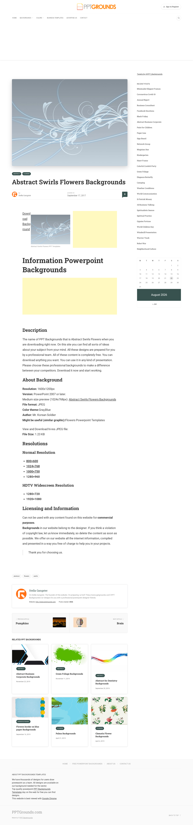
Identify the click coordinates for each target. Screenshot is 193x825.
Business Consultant (146, 105)
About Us (111, 764)
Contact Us (125, 764)
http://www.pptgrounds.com (46, 602)
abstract (17, 576)
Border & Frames (23, 721)
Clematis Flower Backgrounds (103, 735)
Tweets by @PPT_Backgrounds (149, 74)
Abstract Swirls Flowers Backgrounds (92, 399)
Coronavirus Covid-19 (146, 94)
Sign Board (141, 138)
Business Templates (55, 18)
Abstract (16, 173)
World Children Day (145, 227)
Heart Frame (142, 160)
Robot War (141, 243)
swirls (36, 576)
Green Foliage (142, 171)
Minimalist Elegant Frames (149, 89)
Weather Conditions (145, 188)
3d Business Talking (145, 204)
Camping (141, 182)
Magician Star (143, 149)
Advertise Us (71, 18)
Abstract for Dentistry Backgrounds (106, 682)
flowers (26, 576)
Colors (39, 18)
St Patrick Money (144, 199)
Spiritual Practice (144, 216)
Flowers (27, 173)
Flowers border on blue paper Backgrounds (27, 728)
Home (14, 18)
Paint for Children (144, 127)
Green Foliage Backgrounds (69, 673)
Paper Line (141, 133)
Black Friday (142, 116)
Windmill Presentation (147, 232)
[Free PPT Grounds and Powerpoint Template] (96, 6)
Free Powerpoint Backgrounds (87, 764)
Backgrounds (25, 18)
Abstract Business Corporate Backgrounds (28, 675)
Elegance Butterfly (145, 177)
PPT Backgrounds (26, 818)
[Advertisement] (96, 41)
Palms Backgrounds (66, 733)
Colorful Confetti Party (146, 166)
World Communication (147, 193)
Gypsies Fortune (144, 221)
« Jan (154, 304)
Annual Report (143, 100)
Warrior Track (143, 238)
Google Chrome (49, 798)
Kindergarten (142, 155)
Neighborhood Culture (146, 249)
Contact (83, 18)
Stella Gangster (25, 195)
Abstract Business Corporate (149, 122)
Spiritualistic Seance (145, 210)
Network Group (143, 144)
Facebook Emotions (145, 111)
